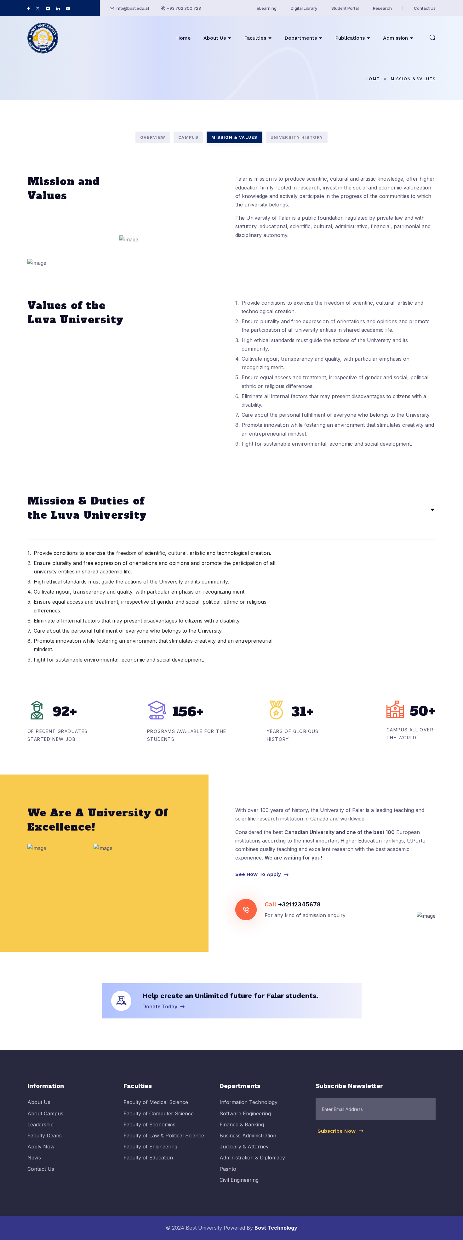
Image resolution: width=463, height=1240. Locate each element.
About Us (214, 38)
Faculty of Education (148, 1157)
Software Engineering (245, 1113)
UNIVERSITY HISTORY (297, 137)
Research (382, 8)
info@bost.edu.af (132, 8)
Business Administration (248, 1135)
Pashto (228, 1169)
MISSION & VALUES (234, 137)
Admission (395, 38)
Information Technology (248, 1102)
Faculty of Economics (149, 1124)
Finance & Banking (242, 1124)
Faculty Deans (44, 1135)
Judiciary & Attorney (244, 1146)
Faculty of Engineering (150, 1146)
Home (183, 38)
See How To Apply (259, 874)
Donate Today (160, 1006)
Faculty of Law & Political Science (163, 1135)
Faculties (255, 38)
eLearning (267, 8)
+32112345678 (299, 904)
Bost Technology (275, 1228)
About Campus (45, 1113)
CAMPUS (188, 137)
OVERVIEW (152, 137)
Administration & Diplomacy (252, 1157)
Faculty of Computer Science (158, 1113)
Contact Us (425, 8)
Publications (350, 38)
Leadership (40, 1124)
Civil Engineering (239, 1180)
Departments (300, 38)
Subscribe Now (337, 1131)
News (34, 1157)
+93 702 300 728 (184, 8)
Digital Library (304, 8)
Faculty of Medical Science (155, 1102)
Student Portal (345, 8)
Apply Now (40, 1146)
